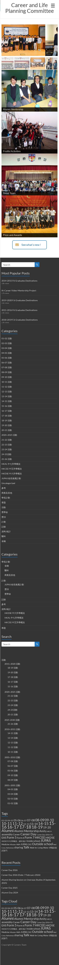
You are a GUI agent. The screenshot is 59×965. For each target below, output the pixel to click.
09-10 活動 (7, 377)
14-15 (43, 823)
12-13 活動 (7, 391)
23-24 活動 (7, 449)
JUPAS (46, 840)
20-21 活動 (7, 430)
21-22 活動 (7, 439)
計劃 (4, 521)
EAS (4, 837)
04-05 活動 (7, 353)
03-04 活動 (7, 348)
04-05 (10, 820)
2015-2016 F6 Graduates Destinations (19, 310)
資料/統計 (6, 531)
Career (16, 834)
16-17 (13, 826)
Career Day (28, 834)
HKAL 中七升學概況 (11, 464)
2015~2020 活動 (12, 664)
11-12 (17, 823)
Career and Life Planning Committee (29, 8)
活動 (4, 507)
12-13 (26, 824)
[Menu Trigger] (53, 5)
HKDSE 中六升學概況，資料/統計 (14, 841)
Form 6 (20, 837)
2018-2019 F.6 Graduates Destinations (20, 319)
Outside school (42, 844)
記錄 (4, 526)
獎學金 (5, 512)
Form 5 (11, 837)
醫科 (4, 536)
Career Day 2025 (10, 887)
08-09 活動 (7, 372)
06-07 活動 (7, 362)
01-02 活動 (7, 338)
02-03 (4, 820)
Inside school (33, 840)
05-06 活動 (7, 357)
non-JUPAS (21, 844)
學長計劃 (6, 497)
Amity (43, 831)
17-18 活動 (7, 415)
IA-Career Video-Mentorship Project (19, 290)
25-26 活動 (7, 459)
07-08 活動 (7, 367)
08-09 (39, 820)
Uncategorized (8, 483)
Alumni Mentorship (26, 831)
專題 (4, 502)
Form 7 (29, 837)
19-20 (47, 827)
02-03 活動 (7, 343)
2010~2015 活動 (12, 729)
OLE (30, 844)
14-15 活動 (7, 401)
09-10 (49, 820)
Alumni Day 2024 (10, 892)
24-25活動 (6, 454)
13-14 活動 (7, 396)
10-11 (7, 823)
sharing (18, 847)
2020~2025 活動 (9, 435)
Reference (10, 848)
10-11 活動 (7, 382)
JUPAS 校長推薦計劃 (11, 478)
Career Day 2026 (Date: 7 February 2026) (21, 875)
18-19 (37, 826)
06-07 (24, 820)
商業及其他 (7, 493)
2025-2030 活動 (12, 720)
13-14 (34, 824)
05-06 (17, 820)
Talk (26, 847)
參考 (4, 488)
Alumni (8, 830)
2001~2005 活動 (12, 785)
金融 (4, 541)
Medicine (5, 844)
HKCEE (40, 837)
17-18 (25, 826)
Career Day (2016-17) (44, 835)
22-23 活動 (7, 444)
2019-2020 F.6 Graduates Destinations (20, 300)
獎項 (4, 517)
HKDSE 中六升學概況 (12, 473)
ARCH (49, 831)
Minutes (13, 844)
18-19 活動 (7, 420)
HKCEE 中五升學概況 (12, 468)
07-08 (31, 820)
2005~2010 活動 (12, 757)
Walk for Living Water (39, 847)
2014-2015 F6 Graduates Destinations (19, 280)
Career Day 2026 (10, 870)
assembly (7, 834)
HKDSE (50, 837)
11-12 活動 (7, 386)
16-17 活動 (7, 411)
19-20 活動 (7, 425)
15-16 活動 (7, 406)
